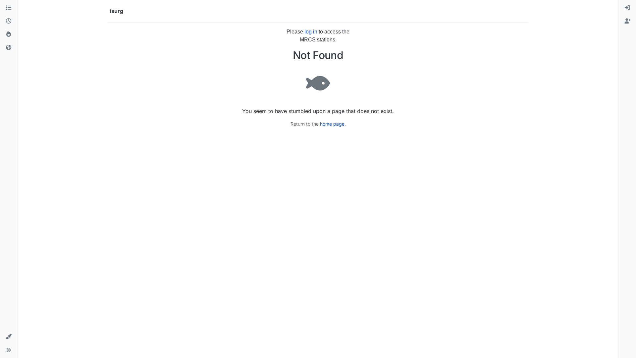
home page (332, 124)
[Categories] (9, 8)
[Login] (627, 8)
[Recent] (9, 21)
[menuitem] (627, 8)
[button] (9, 336)
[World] (9, 47)
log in (310, 31)
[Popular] (9, 34)
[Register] (627, 21)
